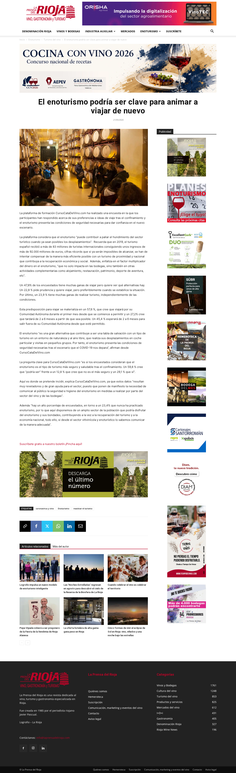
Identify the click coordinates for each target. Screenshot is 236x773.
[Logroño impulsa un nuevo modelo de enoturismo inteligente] (40, 568)
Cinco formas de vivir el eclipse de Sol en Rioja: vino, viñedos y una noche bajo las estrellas (126, 632)
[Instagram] (33, 748)
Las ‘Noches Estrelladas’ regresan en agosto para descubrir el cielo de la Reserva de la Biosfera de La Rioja (83, 588)
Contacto (93, 713)
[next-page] (27, 642)
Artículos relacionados (35, 546)
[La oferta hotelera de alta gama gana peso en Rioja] (84, 611)
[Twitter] (47, 526)
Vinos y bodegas (68, 31)
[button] (212, 31)
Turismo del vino (52, 39)
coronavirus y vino (45, 508)
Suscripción (95, 702)
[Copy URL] (25, 526)
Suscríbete (173, 31)
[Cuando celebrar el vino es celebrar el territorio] (128, 568)
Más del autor (61, 546)
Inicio (22, 39)
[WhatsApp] (58, 526)
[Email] (80, 526)
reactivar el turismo (82, 508)
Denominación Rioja (36, 31)
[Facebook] (36, 526)
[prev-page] (22, 642)
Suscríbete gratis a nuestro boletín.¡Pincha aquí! (51, 444)
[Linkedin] (69, 526)
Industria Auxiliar (98, 31)
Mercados (128, 31)
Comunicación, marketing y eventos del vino (115, 708)
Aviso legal (94, 719)
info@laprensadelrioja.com (53, 737)
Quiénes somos (97, 691)
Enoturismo (149, 31)
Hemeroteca (95, 697)
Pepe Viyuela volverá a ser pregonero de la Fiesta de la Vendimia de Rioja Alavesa (40, 632)
